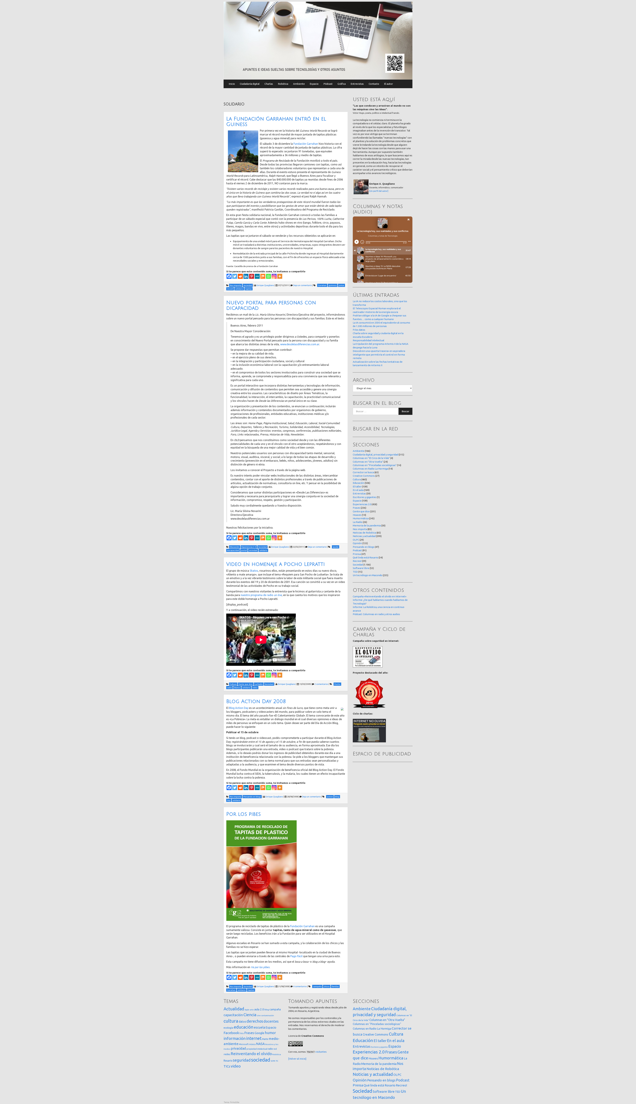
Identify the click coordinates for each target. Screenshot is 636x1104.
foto (241, 1033)
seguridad (242, 1060)
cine (259, 1015)
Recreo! (357, 561)
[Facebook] (229, 276)
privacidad (238, 1048)
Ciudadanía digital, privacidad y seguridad (375, 454)
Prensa (357, 554)
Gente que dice (361, 511)
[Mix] (262, 276)
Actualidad (234, 1008)
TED (355, 571)
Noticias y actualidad (364, 536)
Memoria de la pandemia (367, 525)
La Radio (357, 522)
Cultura (357, 479)
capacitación (233, 1015)
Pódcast (328, 83)
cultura (231, 1020)
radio (270, 1048)
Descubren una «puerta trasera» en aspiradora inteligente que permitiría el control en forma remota (379, 354)
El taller (357, 486)
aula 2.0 (259, 1009)
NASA (260, 1044)
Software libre (361, 568)
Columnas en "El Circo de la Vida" (371, 458)
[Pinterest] (251, 276)
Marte (265, 1039)
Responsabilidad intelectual (368, 340)
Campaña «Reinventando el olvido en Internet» (379, 596)
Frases (356, 507)
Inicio (232, 83)
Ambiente (299, 83)
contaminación (267, 1015)
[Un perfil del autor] (378, 191)
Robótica (283, 83)
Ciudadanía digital (250, 83)
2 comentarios (321, 684)
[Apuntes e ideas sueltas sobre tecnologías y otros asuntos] (318, 40)
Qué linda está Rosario (365, 557)
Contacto (374, 83)
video (236, 1066)
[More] (279, 276)
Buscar (405, 411)
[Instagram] (274, 276)
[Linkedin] (245, 276)
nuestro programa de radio (261, 595)
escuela (259, 1027)
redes (227, 1054)
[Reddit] (240, 276)
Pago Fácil (296, 956)
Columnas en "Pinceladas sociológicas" (375, 465)
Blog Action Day (238, 707)
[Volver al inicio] (297, 1058)
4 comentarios (300, 986)
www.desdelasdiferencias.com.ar (299, 344)
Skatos (254, 570)
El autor (388, 83)
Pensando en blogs (363, 546)
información (235, 1038)
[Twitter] (234, 276)
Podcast (357, 550)
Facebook (231, 1033)
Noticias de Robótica (364, 532)
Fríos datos (359, 329)
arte (252, 1010)
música (252, 1044)
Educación (358, 482)
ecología (228, 1027)
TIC (277, 1061)
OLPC (356, 539)
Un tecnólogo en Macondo (367, 575)
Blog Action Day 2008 (256, 701)
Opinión (357, 543)
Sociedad (358, 564)
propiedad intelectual (256, 1049)
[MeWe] (257, 276)
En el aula (358, 490)
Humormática (361, 518)
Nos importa (360, 529)
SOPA (273, 1061)
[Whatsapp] (268, 276)
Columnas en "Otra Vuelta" (368, 461)
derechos (255, 1021)
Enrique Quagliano (265, 285)
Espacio (314, 83)
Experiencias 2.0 (362, 504)
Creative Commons (364, 475)
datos (242, 1021)
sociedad (260, 1060)
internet (254, 1038)
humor (270, 1033)
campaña (275, 1009)
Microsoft (244, 1044)
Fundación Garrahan (305, 143)
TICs (227, 1066)
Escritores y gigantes (364, 497)
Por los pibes (243, 814)
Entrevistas (357, 83)
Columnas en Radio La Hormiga (370, 468)
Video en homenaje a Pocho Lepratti (275, 564)
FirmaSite (234, 1102)
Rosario (228, 1060)
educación (243, 1027)
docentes (271, 1021)
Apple (247, 1010)
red (275, 1049)
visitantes (321, 1051)
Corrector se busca (363, 472)
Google (259, 1033)
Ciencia (249, 1014)
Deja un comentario (302, 285)
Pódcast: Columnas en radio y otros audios (376, 614)
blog (267, 1009)
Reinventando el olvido (251, 1053)
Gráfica (342, 83)
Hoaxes (357, 514)
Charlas (269, 83)
